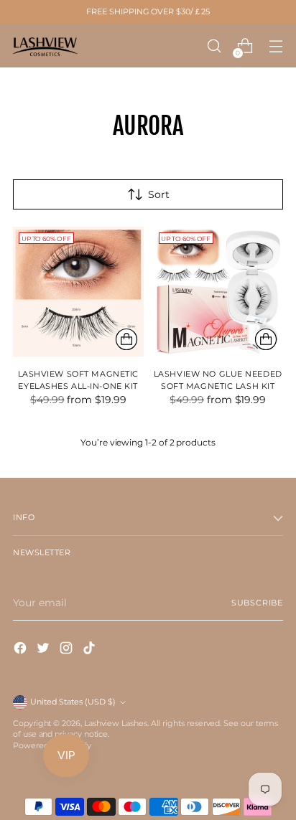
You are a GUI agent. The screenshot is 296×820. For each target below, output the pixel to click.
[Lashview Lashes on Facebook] (21, 650)
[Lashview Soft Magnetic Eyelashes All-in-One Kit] (78, 292)
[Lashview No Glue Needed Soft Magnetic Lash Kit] (218, 292)
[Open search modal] (213, 46)
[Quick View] (126, 339)
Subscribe (257, 603)
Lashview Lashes (115, 723)
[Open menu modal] (275, 46)
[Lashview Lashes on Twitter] (44, 650)
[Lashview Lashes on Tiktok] (90, 650)
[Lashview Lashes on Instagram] (67, 650)
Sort (159, 194)
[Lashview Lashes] (45, 46)
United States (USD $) (73, 702)
